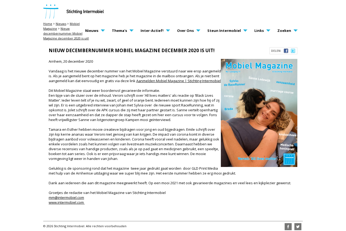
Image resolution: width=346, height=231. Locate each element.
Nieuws (61, 24)
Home (47, 24)
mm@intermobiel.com (66, 197)
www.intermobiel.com (67, 202)
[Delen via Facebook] (286, 51)
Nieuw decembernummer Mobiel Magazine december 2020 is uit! (66, 33)
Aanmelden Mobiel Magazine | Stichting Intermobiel (178, 80)
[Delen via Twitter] (293, 51)
